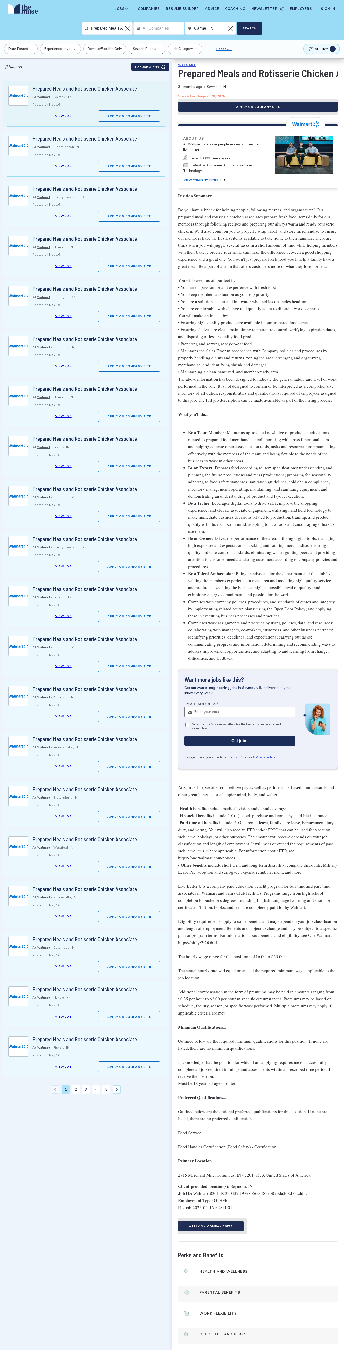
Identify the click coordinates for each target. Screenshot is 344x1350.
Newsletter (264, 9)
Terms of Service (240, 758)
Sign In (328, 9)
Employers (301, 9)
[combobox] (111, 28)
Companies (149, 9)
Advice (212, 9)
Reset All (224, 49)
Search (249, 28)
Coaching (235, 9)
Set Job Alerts (147, 67)
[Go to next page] (117, 1089)
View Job (63, 116)
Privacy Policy (265, 758)
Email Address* (201, 704)
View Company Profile (202, 180)
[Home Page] (23, 10)
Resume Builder (182, 9)
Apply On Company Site (129, 116)
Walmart (43, 97)
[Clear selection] (127, 28)
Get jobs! (240, 741)
